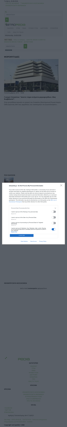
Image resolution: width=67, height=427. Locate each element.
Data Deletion (24, 241)
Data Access (33, 241)
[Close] (61, 185)
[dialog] (33, 213)
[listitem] (33, 208)
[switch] (54, 212)
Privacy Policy (42, 241)
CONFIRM (22, 235)
